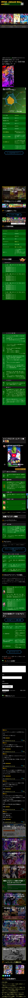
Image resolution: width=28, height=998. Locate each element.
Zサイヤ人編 (17, 244)
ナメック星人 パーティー (17, 220)
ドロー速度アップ (6, 141)
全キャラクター (14, 23)
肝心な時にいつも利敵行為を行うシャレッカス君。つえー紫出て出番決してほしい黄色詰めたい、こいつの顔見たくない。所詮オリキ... (13, 994)
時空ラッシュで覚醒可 (7, 136)
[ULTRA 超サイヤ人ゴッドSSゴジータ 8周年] (23, 18)
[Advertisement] (14, 42)
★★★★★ (17, 115)
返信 (24, 740)
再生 (15, 246)
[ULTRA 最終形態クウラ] (3, 18)
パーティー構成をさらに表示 (18, 223)
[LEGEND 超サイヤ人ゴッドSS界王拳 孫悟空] (10, 18)
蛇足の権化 (4, 982)
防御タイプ (17, 241)
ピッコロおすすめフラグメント (14, 152)
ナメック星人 (19, 246)
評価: (3, 681)
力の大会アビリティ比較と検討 (14, 620)
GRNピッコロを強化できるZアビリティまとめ (14, 549)
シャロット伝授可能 (20, 469)
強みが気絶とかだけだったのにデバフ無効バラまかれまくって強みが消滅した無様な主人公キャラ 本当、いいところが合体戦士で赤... (13, 989)
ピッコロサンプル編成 (14, 214)
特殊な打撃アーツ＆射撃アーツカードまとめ (8, 512)
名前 (3, 674)
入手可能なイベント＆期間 (8, 996)
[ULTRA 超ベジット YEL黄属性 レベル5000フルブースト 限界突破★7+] (17, 18)
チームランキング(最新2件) (11, 962)
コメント (5, 664)
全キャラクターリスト (14, 651)
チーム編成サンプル (21, 996)
